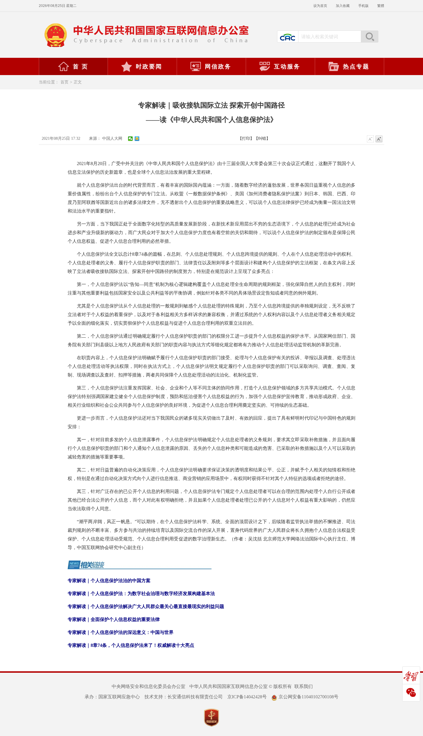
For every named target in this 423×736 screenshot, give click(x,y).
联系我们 (303, 686)
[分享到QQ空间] (137, 138)
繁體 (380, 6)
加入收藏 (343, 6)
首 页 (80, 66)
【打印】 (246, 138)
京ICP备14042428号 (247, 696)
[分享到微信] (130, 138)
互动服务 (287, 66)
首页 (64, 82)
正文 (78, 82)
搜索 (369, 36)
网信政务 (218, 66)
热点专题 (356, 66)
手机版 (363, 6)
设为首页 (320, 6)
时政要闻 (149, 66)
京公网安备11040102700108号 (308, 696)
